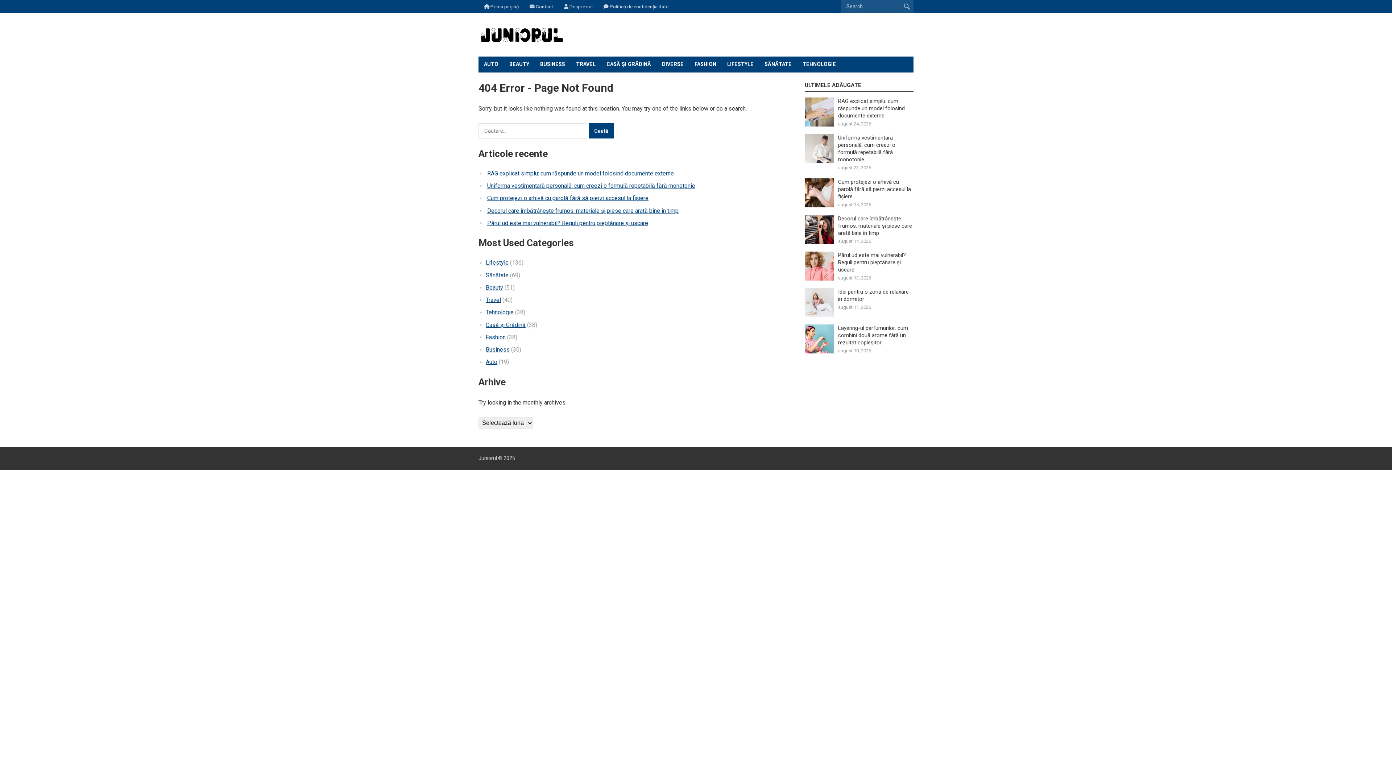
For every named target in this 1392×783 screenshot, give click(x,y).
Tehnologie (819, 64)
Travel (586, 64)
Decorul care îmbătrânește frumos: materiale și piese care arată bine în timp (583, 210)
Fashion (705, 64)
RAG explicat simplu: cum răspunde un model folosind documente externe (580, 173)
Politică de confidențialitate (638, 6)
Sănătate (778, 64)
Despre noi (580, 6)
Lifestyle (740, 64)
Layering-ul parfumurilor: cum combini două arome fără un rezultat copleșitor (873, 335)
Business (552, 64)
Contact (544, 6)
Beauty (519, 64)
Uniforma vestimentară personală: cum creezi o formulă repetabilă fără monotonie (591, 185)
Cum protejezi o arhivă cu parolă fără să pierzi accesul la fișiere (568, 198)
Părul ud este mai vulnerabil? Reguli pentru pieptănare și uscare (567, 223)
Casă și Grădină (628, 64)
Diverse (673, 64)
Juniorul (487, 458)
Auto (491, 64)
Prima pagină (504, 6)
